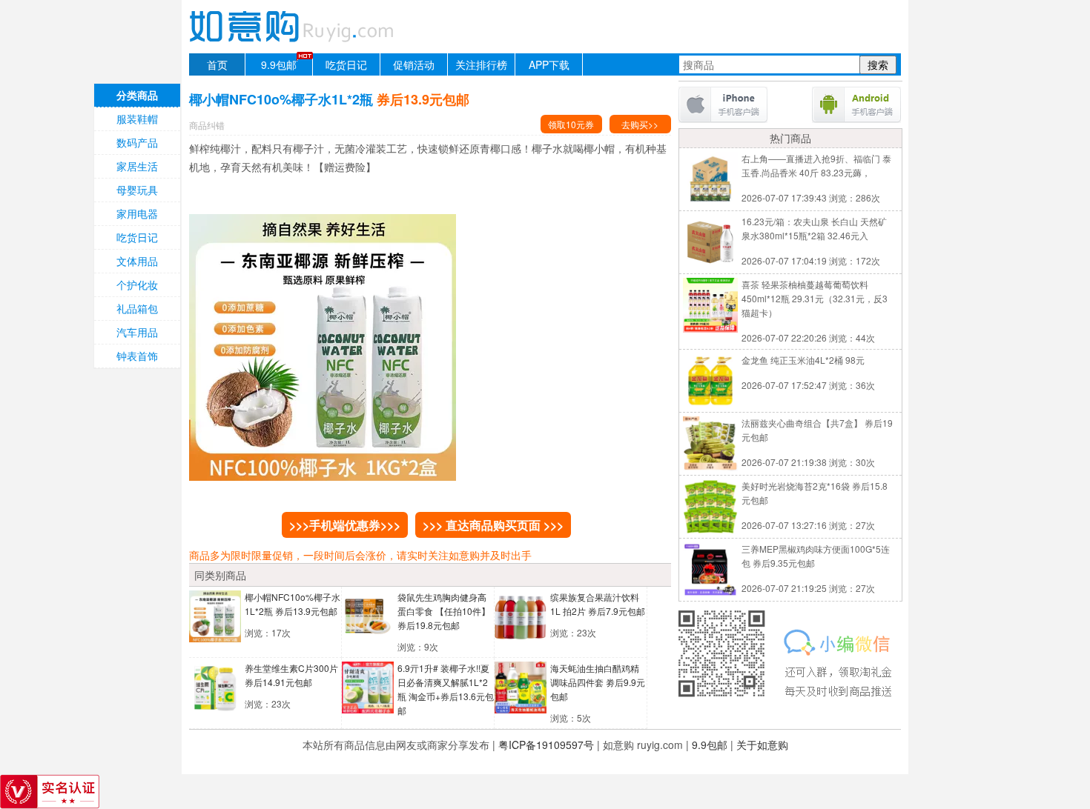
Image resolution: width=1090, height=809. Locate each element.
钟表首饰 (137, 355)
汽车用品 (137, 331)
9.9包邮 (279, 64)
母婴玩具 (137, 189)
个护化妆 (137, 284)
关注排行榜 (481, 64)
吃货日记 (346, 64)
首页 (217, 64)
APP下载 (549, 64)
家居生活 (137, 166)
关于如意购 (762, 744)
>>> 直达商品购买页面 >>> (493, 524)
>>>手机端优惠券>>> (344, 524)
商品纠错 (207, 125)
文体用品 (137, 260)
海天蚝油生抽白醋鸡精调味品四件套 (597, 682)
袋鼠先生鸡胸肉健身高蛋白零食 (443, 610)
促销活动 (414, 64)
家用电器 (137, 213)
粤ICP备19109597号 (546, 744)
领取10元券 (571, 124)
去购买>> (639, 124)
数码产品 (137, 142)
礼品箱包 (137, 308)
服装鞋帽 (137, 118)
